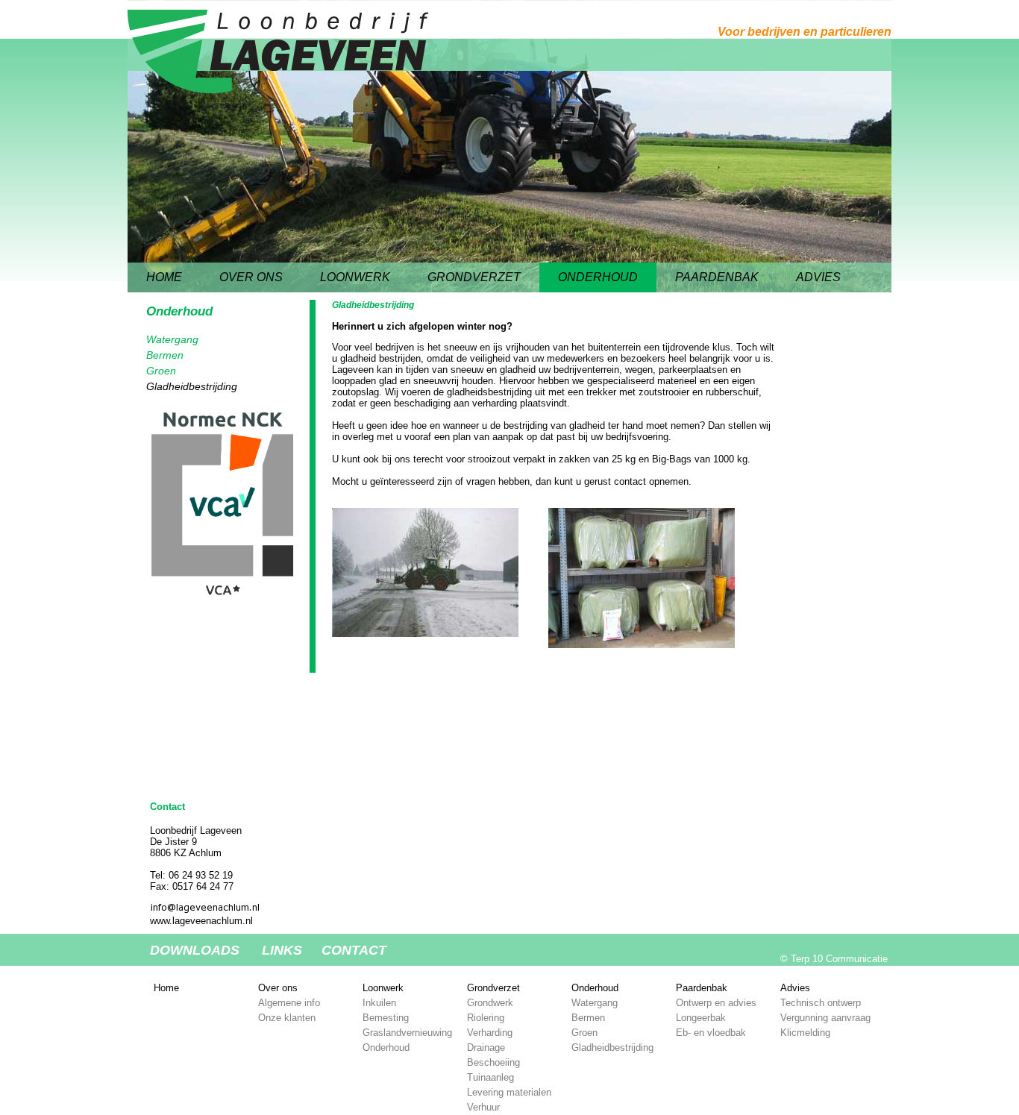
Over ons (251, 277)
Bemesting (386, 1017)
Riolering (485, 1017)
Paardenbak (717, 277)
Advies (818, 277)
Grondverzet (474, 277)
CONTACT (354, 950)
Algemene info (289, 1002)
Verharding (489, 1032)
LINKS (282, 950)
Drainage (486, 1047)
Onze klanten (287, 1017)
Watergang (172, 339)
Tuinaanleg (490, 1077)
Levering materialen (509, 1092)
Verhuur (483, 1107)
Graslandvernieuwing (407, 1032)
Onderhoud (598, 277)
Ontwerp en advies (716, 1002)
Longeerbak (701, 1017)
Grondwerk (490, 1002)
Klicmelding (805, 1032)
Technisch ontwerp (820, 1002)
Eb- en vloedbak (711, 1032)
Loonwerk (355, 277)
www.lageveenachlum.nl (201, 920)
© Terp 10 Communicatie (834, 958)
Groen (161, 371)
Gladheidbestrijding (191, 386)
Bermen (165, 355)
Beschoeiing (493, 1062)
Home (164, 277)
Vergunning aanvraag (825, 1017)
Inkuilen (379, 1002)
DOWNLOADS (194, 950)
